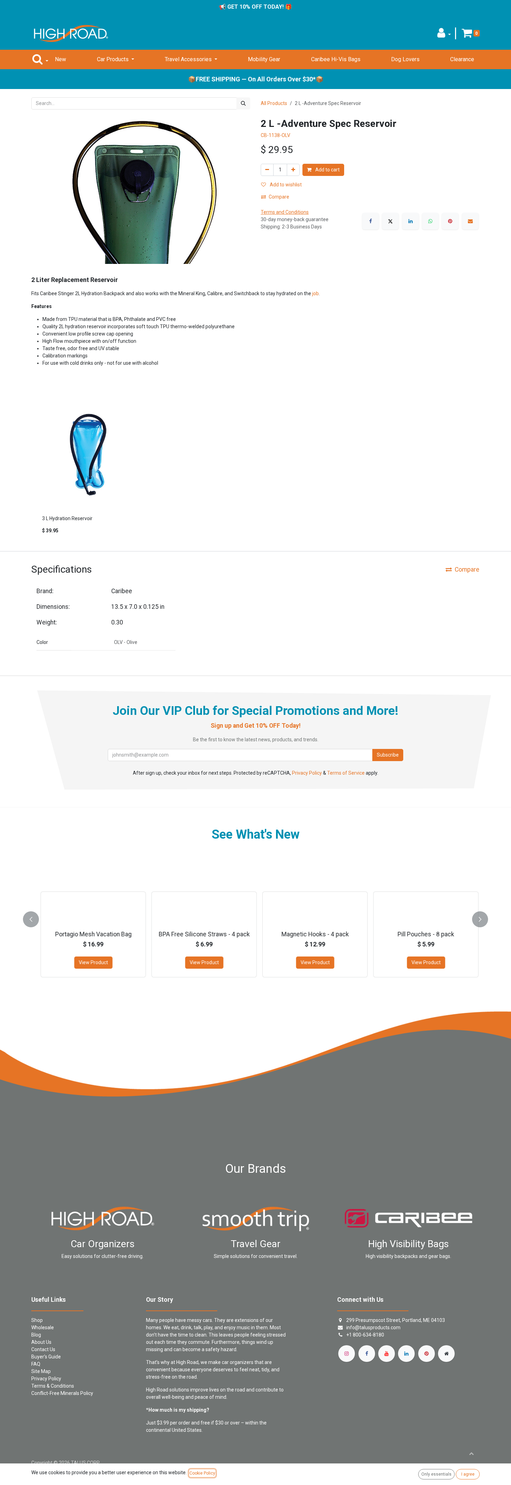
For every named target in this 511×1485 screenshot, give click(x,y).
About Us (41, 1342)
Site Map (41, 1371)
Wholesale (42, 1327)
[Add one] (293, 170)
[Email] (470, 221)
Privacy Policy (307, 773)
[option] (255, 472)
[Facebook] (370, 221)
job (315, 293)
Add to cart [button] (327, 169)
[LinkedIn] (410, 221)
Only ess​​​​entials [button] (436, 1474)
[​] (346, 1353)
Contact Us (43, 1349)
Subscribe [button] (388, 755)
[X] (390, 221)
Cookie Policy (202, 1473)
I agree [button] (467, 1474)
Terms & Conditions (52, 1386)
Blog (36, 1335)
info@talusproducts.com (373, 1327)
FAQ (35, 1364)
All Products (274, 103)
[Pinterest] (450, 221)
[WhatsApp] (430, 221)
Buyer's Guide (46, 1356)
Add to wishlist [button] (285, 184)
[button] (444, 35)
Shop (37, 1320)
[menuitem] (60, 59)
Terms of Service (346, 773)
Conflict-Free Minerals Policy (62, 1393)
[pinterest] (426, 1353)
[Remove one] (267, 170)
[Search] (243, 103)
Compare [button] (279, 197)
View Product (89, 962)
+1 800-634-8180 (365, 1335)
